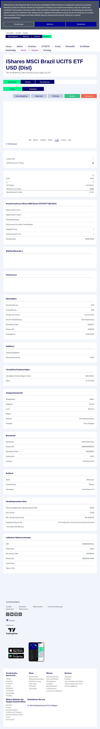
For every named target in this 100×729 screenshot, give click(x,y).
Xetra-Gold (10, 719)
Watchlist (26, 36)
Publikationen (51, 688)
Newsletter (10, 33)
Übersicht (12, 82)
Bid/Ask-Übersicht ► (14, 251)
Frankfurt (33, 89)
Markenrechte (37, 607)
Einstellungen (19, 24)
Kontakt (18, 33)
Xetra (12, 89)
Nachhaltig (11, 50)
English (25, 33)
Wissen (34, 50)
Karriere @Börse (71, 686)
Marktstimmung (35, 681)
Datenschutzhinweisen (12, 18)
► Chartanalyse (11, 144)
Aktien (20, 46)
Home (8, 46)
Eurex (8, 717)
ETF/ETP (46, 46)
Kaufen (72, 96)
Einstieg (47, 50)
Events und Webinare (54, 691)
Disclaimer (22, 607)
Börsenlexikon (51, 686)
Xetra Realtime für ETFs (73, 684)
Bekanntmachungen (36, 679)
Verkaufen (89, 96)
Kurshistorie (45, 82)
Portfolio (37, 36)
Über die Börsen (52, 679)
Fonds (58, 46)
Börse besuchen (52, 677)
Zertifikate (85, 46)
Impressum (10, 609)
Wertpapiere (51, 681)
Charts (27, 82)
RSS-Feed (33, 684)
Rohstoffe (70, 46)
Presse (8, 707)
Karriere (9, 705)
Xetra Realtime (13, 36)
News (23, 50)
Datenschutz (23, 609)
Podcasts (32, 686)
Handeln (49, 684)
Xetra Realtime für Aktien (74, 681)
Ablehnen (50, 24)
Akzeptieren (81, 24)
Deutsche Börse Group (14, 715)
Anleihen (32, 46)
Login (47, 36)
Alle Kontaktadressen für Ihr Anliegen (42, 705)
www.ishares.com (88, 489)
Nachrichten (33, 677)
